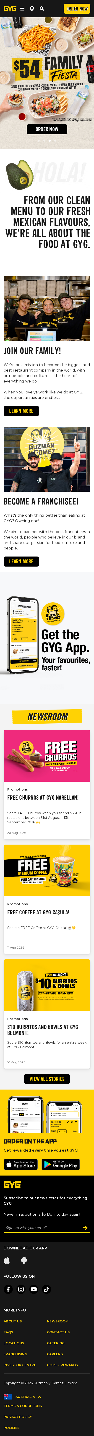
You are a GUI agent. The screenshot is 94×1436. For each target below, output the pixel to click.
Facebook (8, 1289)
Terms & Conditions (23, 1406)
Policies (11, 1428)
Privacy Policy (18, 1417)
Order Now (77, 9)
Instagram (21, 1289)
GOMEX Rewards (62, 1365)
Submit (85, 1227)
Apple (7, 1260)
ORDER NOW (47, 130)
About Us (13, 1321)
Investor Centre (20, 1365)
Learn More (21, 411)
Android (24, 1260)
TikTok (46, 1289)
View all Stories (47, 1079)
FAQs (8, 1332)
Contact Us (58, 1332)
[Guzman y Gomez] (12, 1187)
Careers (55, 1354)
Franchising (15, 1354)
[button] (39, 141)
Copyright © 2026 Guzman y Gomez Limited (40, 1383)
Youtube (33, 1289)
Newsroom (57, 1321)
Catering (56, 1343)
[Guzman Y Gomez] (10, 8)
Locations (14, 1343)
